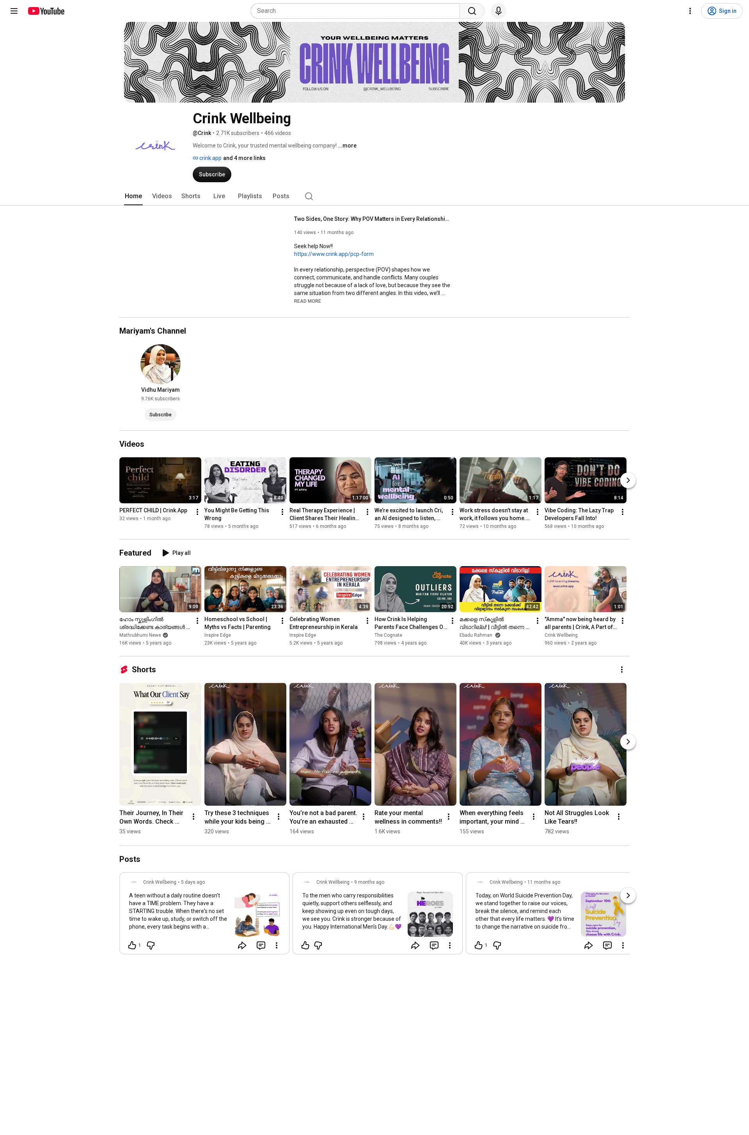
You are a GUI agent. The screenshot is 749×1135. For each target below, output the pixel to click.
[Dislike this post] (150, 945)
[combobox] (357, 11)
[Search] (472, 11)
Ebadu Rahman (476, 635)
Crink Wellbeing (561, 635)
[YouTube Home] (46, 11)
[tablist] (374, 196)
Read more (307, 301)
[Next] (628, 480)
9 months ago (369, 882)
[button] (307, 301)
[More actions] (197, 512)
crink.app (210, 158)
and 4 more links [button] (244, 158)
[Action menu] (276, 945)
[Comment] (261, 945)
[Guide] (14, 11)
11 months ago (543, 882)
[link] (204, 915)
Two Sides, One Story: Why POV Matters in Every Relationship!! (372, 219)
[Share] (242, 945)
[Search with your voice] (498, 11)
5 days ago (193, 882)
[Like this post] (305, 945)
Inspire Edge (217, 635)
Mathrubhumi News (140, 635)
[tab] (133, 196)
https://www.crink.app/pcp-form (334, 254)
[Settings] (690, 11)
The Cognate (388, 635)
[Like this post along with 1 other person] (132, 945)
